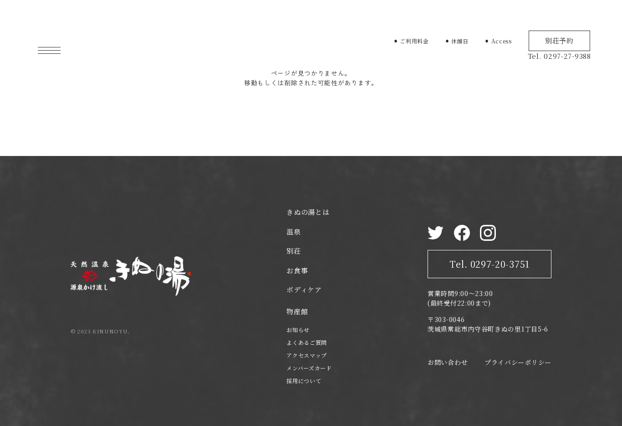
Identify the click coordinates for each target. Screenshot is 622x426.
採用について (303, 380)
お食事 (297, 270)
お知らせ (298, 329)
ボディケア (304, 289)
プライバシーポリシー (517, 362)
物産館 (297, 311)
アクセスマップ (306, 355)
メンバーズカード (309, 368)
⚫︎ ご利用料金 (411, 41)
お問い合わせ (448, 362)
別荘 (293, 250)
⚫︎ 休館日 (457, 41)
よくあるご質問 (306, 342)
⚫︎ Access (498, 41)
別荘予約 (559, 40)
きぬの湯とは (307, 212)
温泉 (293, 231)
